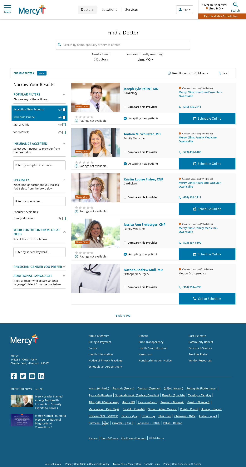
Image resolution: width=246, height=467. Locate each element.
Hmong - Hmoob (211, 409)
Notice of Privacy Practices (105, 360)
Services (132, 9)
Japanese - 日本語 (148, 423)
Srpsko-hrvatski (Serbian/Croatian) (137, 395)
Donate (143, 336)
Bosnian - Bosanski (172, 402)
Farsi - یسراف (129, 416)
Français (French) (123, 388)
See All (38, 389)
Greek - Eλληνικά (198, 402)
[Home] (32, 10)
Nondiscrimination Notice (155, 360)
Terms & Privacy (110, 438)
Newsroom (145, 354)
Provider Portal (198, 354)
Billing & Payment (100, 342)
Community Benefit (201, 342)
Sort (226, 73)
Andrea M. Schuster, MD (142, 134)
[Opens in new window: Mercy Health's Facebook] (14, 376)
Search (235, 10)
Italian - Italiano (172, 423)
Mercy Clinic (37, 124)
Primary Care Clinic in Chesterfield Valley (87, 464)
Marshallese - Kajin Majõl (104, 409)
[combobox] (39, 165)
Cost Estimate (197, 336)
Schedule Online (37, 117)
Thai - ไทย (164, 416)
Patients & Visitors (200, 348)
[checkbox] (125, 107)
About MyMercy (99, 336)
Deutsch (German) (149, 388)
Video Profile (37, 132)
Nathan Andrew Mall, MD (143, 270)
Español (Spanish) (173, 395)
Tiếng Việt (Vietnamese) (104, 402)
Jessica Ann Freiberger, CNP (144, 224)
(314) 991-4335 (192, 287)
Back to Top (123, 315)
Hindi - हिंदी (128, 402)
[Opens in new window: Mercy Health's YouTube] (32, 376)
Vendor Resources (200, 360)
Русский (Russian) (100, 395)
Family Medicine (37, 218)
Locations (109, 9)
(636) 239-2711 (192, 107)
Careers (94, 348)
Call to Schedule (209, 299)
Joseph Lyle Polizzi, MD (141, 89)
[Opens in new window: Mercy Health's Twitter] (23, 376)
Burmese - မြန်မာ (99, 423)
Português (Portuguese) (201, 388)
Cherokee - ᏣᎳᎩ (184, 416)
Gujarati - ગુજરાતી (122, 423)
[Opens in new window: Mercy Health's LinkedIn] (41, 376)
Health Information (101, 354)
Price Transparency (151, 342)
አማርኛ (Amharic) (99, 388)
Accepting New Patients (37, 109)
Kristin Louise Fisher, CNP (143, 179)
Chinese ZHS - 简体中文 (103, 416)
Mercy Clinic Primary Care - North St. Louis (136, 464)
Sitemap (93, 438)
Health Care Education (153, 348)
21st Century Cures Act (133, 438)
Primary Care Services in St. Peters (182, 464)
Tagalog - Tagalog (199, 395)
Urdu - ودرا (148, 416)
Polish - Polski (189, 409)
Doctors (87, 9)
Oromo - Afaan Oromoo (162, 409)
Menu (7, 12)
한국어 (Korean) (173, 388)
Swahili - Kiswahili (134, 409)
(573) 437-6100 (192, 152)
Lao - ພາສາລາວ (147, 402)
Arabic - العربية (208, 416)
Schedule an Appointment (105, 366)
